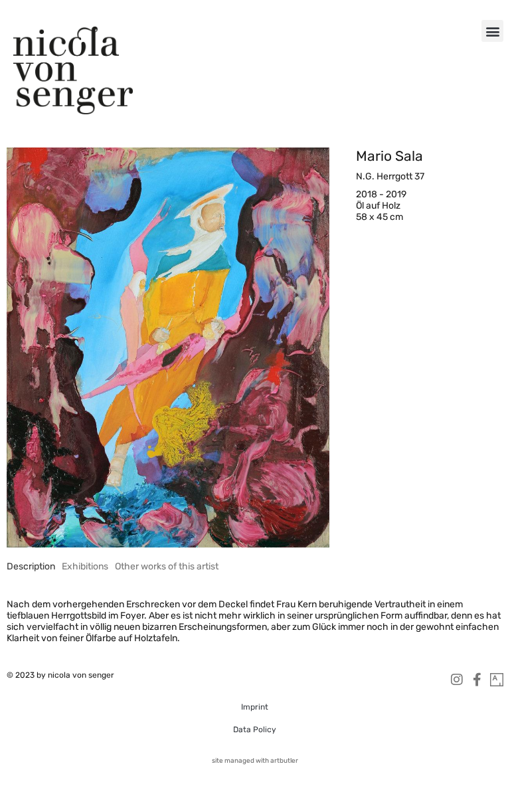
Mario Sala (389, 156)
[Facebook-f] (476, 679)
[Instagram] (457, 679)
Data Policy (254, 729)
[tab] (31, 566)
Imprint (254, 707)
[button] (492, 31)
